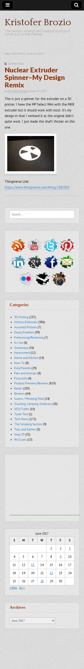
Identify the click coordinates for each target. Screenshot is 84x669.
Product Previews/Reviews (31, 383)
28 (42, 581)
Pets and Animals (25, 373)
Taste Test (21, 414)
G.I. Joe (18, 343)
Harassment (22, 353)
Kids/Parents (22, 368)
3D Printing (16, 63)
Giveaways (21, 348)
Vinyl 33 (19, 434)
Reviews (19, 394)
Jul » (22, 588)
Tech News (21, 419)
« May (13, 588)
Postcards (20, 378)
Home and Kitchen (26, 358)
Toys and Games (25, 429)
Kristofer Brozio (38, 22)
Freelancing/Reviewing (29, 338)
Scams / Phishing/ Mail (29, 399)
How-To (19, 363)
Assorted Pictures (25, 327)
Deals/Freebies (24, 332)
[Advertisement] (45, 486)
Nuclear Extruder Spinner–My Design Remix (35, 77)
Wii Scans (20, 440)
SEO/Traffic (21, 409)
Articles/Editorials (26, 322)
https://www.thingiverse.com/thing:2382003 (37, 187)
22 (51, 573)
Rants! (18, 388)
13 (32, 565)
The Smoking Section (28, 424)
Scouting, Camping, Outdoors (33, 404)
